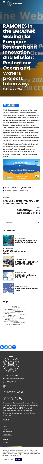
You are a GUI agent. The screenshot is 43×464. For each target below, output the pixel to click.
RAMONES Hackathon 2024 (26, 289)
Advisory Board (7, 431)
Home (4, 426)
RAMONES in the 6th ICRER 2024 (25, 276)
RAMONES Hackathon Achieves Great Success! (26, 263)
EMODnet (7, 187)
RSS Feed (5, 442)
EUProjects (16, 187)
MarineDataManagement (12, 189)
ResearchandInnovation (12, 192)
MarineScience (27, 189)
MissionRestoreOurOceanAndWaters (16, 190)
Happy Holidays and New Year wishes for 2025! (26, 242)
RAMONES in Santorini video (14, 252)
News (4, 437)
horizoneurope (28, 187)
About (5, 429)
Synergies (5, 439)
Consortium (6, 434)
